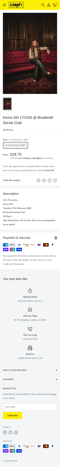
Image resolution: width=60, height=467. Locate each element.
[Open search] (43, 5)
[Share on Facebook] (38, 180)
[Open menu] (4, 5)
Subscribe (12, 415)
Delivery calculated (32, 158)
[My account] (48, 5)
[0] (55, 5)
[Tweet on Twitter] (49, 180)
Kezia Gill (8, 130)
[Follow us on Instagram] (16, 432)
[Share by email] (55, 180)
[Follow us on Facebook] (5, 432)
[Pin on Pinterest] (44, 180)
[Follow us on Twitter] (10, 432)
